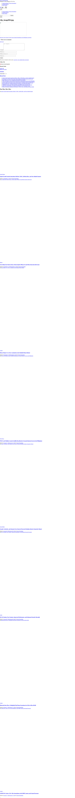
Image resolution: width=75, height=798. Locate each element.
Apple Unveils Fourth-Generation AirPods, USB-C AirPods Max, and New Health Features (18, 77)
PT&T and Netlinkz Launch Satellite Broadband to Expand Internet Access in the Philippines (18, 80)
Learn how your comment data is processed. (21, 59)
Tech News (2, 438)
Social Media (2, 526)
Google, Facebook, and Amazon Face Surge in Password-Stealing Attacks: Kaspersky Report (18, 81)
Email (1, 53)
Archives (2, 71)
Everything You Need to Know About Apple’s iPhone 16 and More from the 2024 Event (17, 78)
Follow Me (2, 68)
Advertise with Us (5, 4)
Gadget (1, 350)
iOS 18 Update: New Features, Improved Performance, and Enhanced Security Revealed (17, 82)
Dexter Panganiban (15, 178)
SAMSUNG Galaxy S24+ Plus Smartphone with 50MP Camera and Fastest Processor (17, 84)
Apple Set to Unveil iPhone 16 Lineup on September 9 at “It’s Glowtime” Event (16, 85)
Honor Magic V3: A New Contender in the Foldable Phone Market (13, 79)
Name (1, 51)
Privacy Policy (4, 5)
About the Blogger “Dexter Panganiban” (9, 3)
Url (0, 55)
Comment (1, 49)
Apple (1, 174)
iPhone (3, 174)
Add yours (2, 41)
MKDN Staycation (3, 69)
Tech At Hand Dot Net (4, 0)
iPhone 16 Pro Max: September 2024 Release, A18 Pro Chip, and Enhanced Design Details (18, 86)
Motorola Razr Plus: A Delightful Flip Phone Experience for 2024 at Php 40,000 (16, 83)
